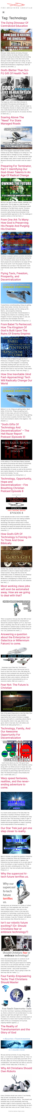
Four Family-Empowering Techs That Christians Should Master (16, 979)
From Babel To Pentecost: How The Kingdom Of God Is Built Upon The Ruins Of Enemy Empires (16, 329)
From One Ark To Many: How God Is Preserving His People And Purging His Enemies (15, 224)
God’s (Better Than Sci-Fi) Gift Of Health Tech (15, 72)
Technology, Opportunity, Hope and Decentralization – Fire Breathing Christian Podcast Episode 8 (16, 485)
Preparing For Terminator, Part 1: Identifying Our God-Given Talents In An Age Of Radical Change (16, 170)
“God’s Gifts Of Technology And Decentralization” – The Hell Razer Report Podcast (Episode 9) (15, 430)
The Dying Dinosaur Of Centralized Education (14, 24)
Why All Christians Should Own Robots (16, 1070)
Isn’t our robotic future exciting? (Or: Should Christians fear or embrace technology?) (14, 927)
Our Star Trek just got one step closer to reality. (16, 829)
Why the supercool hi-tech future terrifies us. (15, 875)
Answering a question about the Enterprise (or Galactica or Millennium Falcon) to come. (15, 639)
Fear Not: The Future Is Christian (15, 686)
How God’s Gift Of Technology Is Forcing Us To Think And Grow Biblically (16, 538)
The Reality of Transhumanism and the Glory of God (15, 1029)
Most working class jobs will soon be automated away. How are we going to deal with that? (15, 590)
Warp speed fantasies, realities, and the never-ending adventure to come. (15, 783)
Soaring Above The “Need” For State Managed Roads (12, 120)
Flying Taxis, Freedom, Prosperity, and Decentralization (14, 276)
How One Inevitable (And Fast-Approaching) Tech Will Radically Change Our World (16, 379)
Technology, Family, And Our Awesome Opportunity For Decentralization (15, 733)
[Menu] (3, 12)
